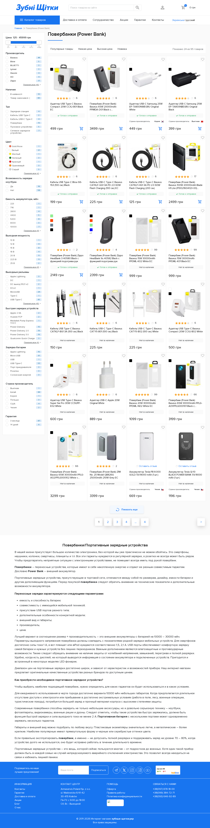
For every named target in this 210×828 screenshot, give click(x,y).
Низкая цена (85, 49)
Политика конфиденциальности (124, 796)
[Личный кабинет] (163, 7)
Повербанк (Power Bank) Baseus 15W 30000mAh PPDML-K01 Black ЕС (182, 258)
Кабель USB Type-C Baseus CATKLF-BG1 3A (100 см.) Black (66, 330)
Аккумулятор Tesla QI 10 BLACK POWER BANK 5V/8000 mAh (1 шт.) (185, 474)
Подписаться (98, 770)
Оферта (111, 789)
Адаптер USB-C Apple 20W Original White (105, 402)
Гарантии (19, 792)
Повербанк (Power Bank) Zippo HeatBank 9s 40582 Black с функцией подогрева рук (106, 258)
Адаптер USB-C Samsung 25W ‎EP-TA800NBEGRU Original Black (185, 106)
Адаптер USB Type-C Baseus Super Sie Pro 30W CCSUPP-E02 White (66, 403)
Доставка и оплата (25, 796)
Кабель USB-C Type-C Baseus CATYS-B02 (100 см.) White (145, 330)
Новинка (122, 49)
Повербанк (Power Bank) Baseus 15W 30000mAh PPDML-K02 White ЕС (142, 258)
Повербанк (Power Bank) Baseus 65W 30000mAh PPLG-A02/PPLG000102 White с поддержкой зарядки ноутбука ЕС (67, 474)
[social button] (116, 770)
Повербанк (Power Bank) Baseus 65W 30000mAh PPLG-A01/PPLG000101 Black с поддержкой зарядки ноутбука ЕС (186, 403)
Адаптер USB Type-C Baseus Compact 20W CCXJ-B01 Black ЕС (66, 106)
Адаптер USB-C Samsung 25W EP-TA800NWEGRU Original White (145, 106)
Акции (18, 800)
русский (190, 20)
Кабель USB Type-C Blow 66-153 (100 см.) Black (66, 184)
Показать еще (129, 509)
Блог (17, 803)
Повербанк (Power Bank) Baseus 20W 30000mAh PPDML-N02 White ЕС (142, 403)
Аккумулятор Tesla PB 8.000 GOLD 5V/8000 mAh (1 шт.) (145, 473)
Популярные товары (61, 49)
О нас (18, 807)
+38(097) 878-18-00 (164, 789)
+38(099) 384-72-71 (164, 792)
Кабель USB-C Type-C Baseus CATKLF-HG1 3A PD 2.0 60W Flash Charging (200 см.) (145, 185)
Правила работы (116, 792)
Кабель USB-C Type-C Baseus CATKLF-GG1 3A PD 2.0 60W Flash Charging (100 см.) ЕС (106, 185)
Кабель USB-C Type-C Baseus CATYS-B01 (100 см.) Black (106, 330)
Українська (178, 20)
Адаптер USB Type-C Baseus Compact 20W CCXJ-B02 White (186, 330)
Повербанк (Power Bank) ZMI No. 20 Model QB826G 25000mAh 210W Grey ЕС (105, 474)
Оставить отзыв (147, 466)
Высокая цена (104, 49)
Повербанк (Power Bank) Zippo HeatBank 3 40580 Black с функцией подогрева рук (66, 258)
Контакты (20, 789)
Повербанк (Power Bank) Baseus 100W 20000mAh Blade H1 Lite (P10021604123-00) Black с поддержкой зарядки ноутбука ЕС (185, 185)
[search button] (138, 8)
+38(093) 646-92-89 (164, 796)
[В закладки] (84, 59)
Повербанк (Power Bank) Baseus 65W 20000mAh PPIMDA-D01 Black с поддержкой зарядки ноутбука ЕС (107, 106)
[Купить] (81, 128)
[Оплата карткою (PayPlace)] (115, 803)
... (136, 522)
